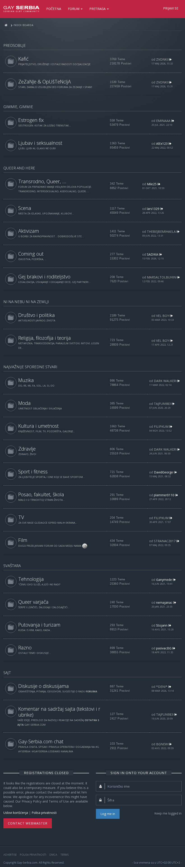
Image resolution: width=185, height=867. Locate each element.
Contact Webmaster (27, 823)
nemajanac (164, 602)
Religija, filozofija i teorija (44, 338)
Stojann (161, 625)
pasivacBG (163, 648)
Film (22, 540)
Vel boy (162, 316)
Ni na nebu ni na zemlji (26, 301)
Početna (53, 9)
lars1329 (153, 209)
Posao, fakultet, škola (41, 494)
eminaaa (163, 121)
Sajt (7, 672)
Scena (24, 208)
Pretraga (97, 9)
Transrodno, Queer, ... (42, 181)
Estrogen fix (31, 120)
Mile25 (152, 184)
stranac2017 (165, 541)
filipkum (161, 426)
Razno (25, 647)
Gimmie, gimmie (18, 106)
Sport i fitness (33, 471)
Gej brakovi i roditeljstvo (44, 276)
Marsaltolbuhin (161, 277)
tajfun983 (162, 403)
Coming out (31, 253)
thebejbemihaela (161, 231)
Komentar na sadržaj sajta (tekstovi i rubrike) (59, 711)
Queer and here (19, 168)
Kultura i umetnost (38, 426)
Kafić (23, 58)
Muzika (26, 380)
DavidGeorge (163, 472)
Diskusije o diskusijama (43, 686)
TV (21, 517)
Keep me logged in (168, 813)
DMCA (53, 855)
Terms (64, 855)
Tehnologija (31, 579)
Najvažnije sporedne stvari (30, 366)
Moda (24, 403)
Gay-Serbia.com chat (40, 741)
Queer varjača (33, 602)
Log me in (107, 814)
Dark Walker (165, 381)
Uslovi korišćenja (15, 812)
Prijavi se (170, 8)
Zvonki (162, 59)
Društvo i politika (36, 315)
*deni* (161, 686)
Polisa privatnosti (44, 812)
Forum (74, 9)
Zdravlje (27, 448)
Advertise (10, 855)
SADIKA (152, 254)
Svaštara (12, 565)
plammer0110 (164, 495)
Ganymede (164, 579)
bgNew (162, 744)
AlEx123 (162, 143)
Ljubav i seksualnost (40, 143)
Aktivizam (28, 231)
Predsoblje (14, 45)
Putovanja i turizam (39, 624)
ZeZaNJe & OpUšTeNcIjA (44, 81)
